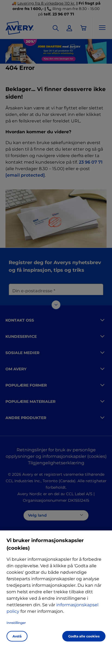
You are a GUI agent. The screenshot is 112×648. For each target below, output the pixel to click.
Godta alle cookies (83, 636)
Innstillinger (16, 623)
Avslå (17, 636)
